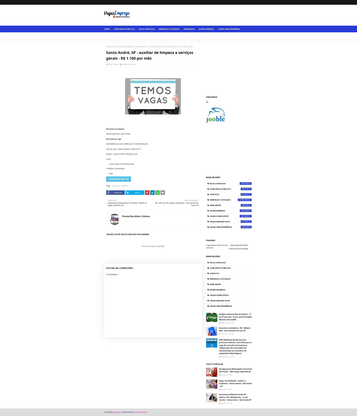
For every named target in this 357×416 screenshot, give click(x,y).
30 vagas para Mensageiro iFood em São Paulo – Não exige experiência (235, 370)
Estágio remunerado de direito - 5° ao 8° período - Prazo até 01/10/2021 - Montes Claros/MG (236, 317)
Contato (227, 194)
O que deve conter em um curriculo (217, 246)
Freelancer (227, 205)
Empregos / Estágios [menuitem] (169, 29)
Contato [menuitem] (191, 35)
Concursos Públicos (227, 189)
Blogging (116, 412)
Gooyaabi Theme (140, 412)
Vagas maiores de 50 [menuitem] (116, 35)
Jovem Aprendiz (227, 210)
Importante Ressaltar (239, 245)
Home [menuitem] (107, 29)
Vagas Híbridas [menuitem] (160, 35)
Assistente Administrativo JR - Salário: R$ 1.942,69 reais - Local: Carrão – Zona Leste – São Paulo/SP (235, 397)
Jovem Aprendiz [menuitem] (206, 29)
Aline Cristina (113, 64)
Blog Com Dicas (227, 183)
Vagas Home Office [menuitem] (139, 35)
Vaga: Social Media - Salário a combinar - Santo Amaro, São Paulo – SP (235, 383)
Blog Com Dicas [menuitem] (147, 29)
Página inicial (111, 46)
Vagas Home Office (227, 216)
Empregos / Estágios (126, 46)
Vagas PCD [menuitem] (178, 35)
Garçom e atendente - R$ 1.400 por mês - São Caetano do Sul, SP (235, 329)
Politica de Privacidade (238, 248)
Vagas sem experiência (227, 227)
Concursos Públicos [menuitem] (124, 29)
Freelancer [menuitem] (189, 29)
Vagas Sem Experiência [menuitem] (229, 29)
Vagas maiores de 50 (227, 221)
